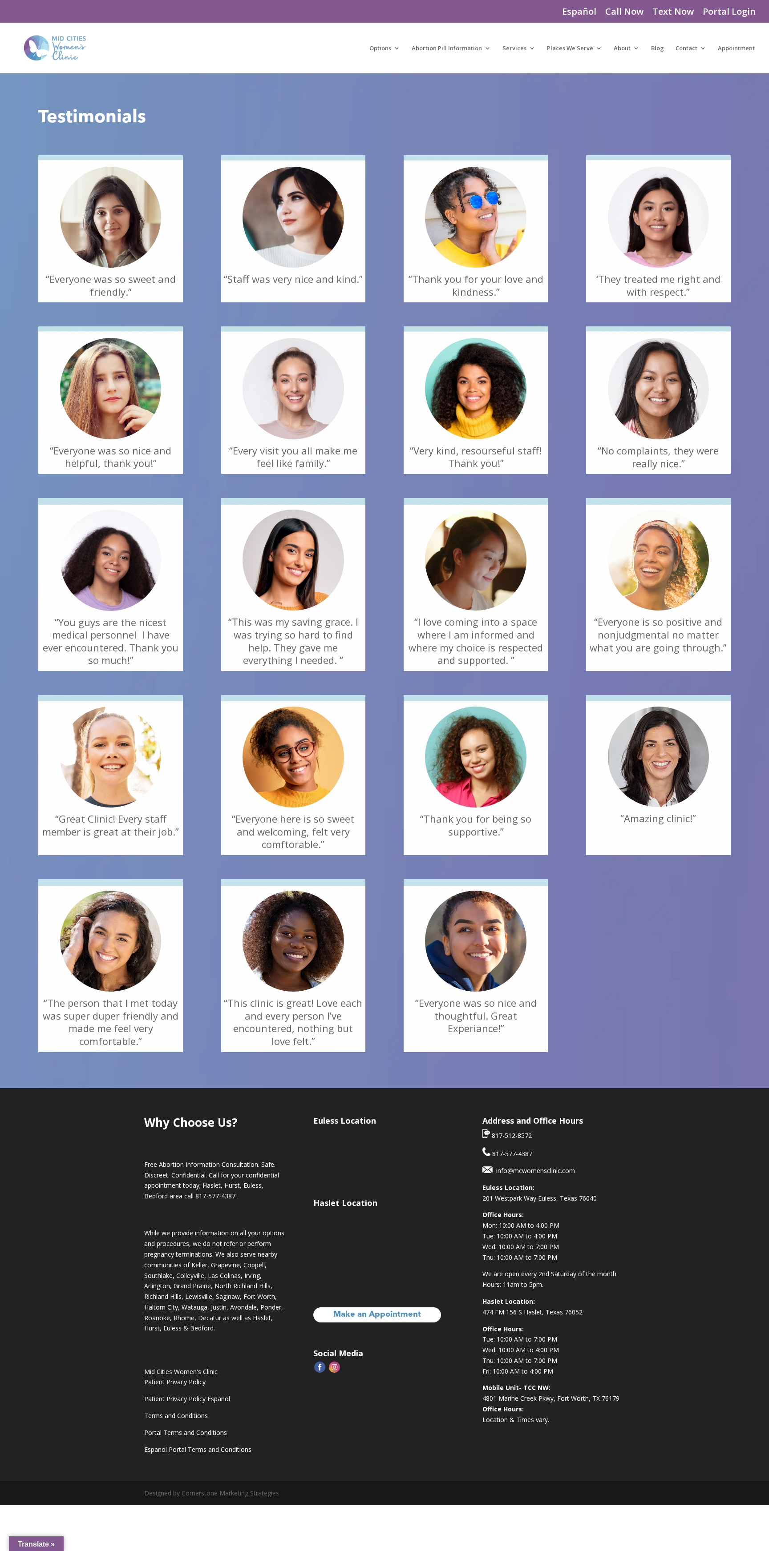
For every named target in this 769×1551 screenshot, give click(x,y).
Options (380, 48)
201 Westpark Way (510, 1198)
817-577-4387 (215, 1196)
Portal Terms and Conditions (185, 1432)
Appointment (736, 48)
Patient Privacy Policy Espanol (187, 1398)
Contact (686, 48)
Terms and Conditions (176, 1415)
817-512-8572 (511, 1135)
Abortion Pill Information (447, 48)
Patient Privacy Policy (175, 1382)
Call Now (624, 12)
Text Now (673, 12)
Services (514, 48)
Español (579, 12)
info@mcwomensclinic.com (534, 1170)
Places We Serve (570, 48)
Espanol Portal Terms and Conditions (197, 1449)
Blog (657, 48)
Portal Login (729, 12)
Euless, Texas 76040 (567, 1198)
